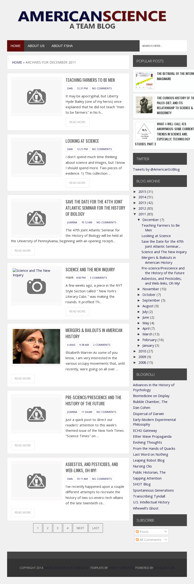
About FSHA (62, 46)
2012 (142, 208)
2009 (142, 357)
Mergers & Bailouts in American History (158, 259)
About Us (36, 46)
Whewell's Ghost (146, 508)
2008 (142, 362)
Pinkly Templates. (122, 568)
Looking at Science (82, 141)
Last (95, 528)
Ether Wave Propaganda (152, 436)
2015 (142, 191)
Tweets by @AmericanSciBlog (156, 169)
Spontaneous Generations (153, 490)
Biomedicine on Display (151, 396)
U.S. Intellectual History (151, 502)
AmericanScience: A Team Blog (66, 568)
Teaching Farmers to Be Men (90, 80)
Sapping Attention (147, 478)
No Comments (102, 88)
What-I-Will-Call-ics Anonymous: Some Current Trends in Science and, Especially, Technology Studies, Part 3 (164, 133)
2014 (142, 197)
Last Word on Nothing (150, 454)
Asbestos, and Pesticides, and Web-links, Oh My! (92, 467)
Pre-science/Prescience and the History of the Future (93, 400)
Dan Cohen (141, 407)
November (151, 289)
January (148, 345)
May (146, 323)
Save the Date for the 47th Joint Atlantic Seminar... (162, 243)
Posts (144, 531)
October (149, 294)
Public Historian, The (149, 472)
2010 (142, 351)
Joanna (72, 222)
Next (80, 528)
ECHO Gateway (145, 430)
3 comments (98, 277)
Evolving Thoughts (147, 442)
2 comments (101, 344)
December (151, 219)
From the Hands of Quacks (154, 448)
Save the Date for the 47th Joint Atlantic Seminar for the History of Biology (95, 208)
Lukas (71, 344)
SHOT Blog (142, 484)
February (150, 339)
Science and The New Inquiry (90, 269)
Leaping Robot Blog (149, 460)
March (147, 334)
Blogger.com (164, 568)
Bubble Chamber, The (150, 401)
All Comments (150, 539)
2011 (142, 214)
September (151, 300)
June (146, 317)
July (145, 311)
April (146, 328)
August (148, 306)
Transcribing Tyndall (149, 496)
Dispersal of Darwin (148, 413)
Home (16, 46)
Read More (77, 122)
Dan (70, 88)
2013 (142, 202)
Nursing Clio (142, 466)
